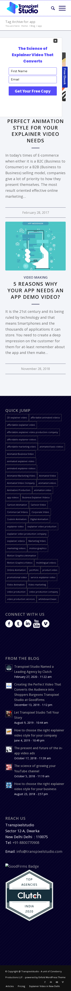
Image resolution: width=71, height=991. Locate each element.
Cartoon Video (38, 504)
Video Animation (16, 584)
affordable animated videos (45, 417)
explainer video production (41, 526)
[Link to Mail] (51, 982)
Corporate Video (40, 512)
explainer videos (16, 540)
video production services (21, 599)
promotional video (17, 577)
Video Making (36, 277)
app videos (13, 497)
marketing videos (16, 548)
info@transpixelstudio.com (39, 851)
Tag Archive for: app (20, 22)
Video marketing (37, 584)
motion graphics (37, 548)
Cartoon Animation (17, 504)
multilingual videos (46, 562)
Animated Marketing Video (21, 475)
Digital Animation (39, 519)
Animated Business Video (20, 453)
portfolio (34, 569)
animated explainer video (20, 461)
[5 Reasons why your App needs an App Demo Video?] (35, 246)
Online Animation (16, 569)
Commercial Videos (17, 512)
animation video (42, 490)
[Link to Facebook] (45, 982)
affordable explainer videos (21, 439)
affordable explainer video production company (32, 432)
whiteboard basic (47, 599)
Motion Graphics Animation (21, 555)
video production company (43, 591)
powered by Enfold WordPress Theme (45, 977)
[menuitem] (51, 8)
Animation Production (18, 490)
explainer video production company (27, 533)
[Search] (51, 8)
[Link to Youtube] (57, 982)
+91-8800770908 (25, 842)
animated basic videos (51, 446)
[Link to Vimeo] (63, 982)
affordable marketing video (21, 446)
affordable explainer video (21, 424)
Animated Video (47, 475)
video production (16, 591)
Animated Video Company (21, 482)
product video (49, 569)
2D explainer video (17, 417)
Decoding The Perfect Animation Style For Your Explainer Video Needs (35, 127)
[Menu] (60, 8)
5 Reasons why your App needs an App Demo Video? (35, 290)
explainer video (15, 526)
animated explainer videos (21, 468)
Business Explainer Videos (36, 497)
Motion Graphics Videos (19, 562)
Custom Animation (17, 519)
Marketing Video (37, 540)
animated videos (47, 482)
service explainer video (43, 577)
